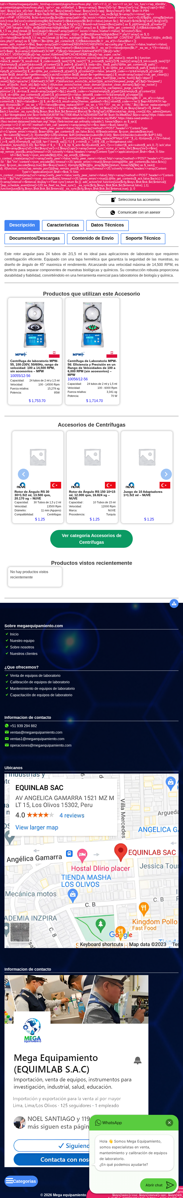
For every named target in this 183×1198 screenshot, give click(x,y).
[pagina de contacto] (76, 1166)
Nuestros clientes (23, 654)
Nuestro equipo (22, 641)
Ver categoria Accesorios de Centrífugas (91, 539)
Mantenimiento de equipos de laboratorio (42, 688)
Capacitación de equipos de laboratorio (41, 695)
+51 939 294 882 (23, 726)
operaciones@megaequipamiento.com (40, 745)
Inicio (14, 634)
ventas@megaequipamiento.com (36, 732)
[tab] (22, 225)
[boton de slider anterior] (20, 473)
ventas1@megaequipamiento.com (37, 739)
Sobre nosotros (22, 647)
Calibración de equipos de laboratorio (40, 682)
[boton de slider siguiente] (163, 473)
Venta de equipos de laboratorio (35, 675)
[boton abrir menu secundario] (174, 603)
